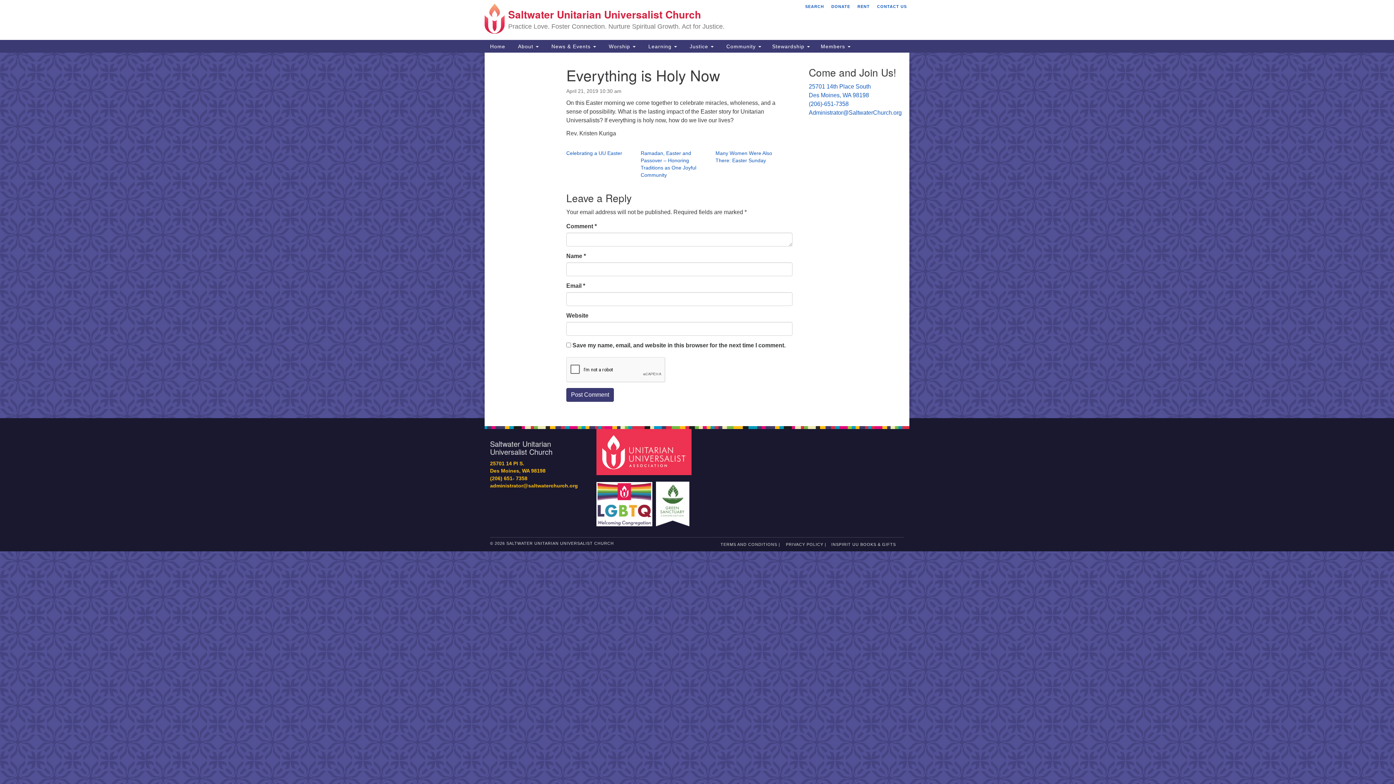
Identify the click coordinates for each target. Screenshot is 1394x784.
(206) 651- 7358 (508, 478)
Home (497, 46)
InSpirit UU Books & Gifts (863, 544)
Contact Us (892, 6)
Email (575, 286)
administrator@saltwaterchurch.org (534, 486)
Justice (699, 46)
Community (741, 46)
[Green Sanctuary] (673, 500)
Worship (619, 46)
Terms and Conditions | (750, 544)
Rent (863, 6)
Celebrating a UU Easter (594, 153)
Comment (581, 226)
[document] (697, 235)
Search (814, 6)
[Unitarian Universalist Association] (645, 451)
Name (576, 256)
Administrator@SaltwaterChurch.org (855, 113)
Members (834, 46)
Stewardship (789, 46)
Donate (840, 6)
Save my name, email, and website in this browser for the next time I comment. (679, 345)
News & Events (571, 46)
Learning (660, 46)
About (525, 46)
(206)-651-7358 (829, 104)
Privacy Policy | (806, 544)
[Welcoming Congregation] (625, 500)
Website (577, 316)
